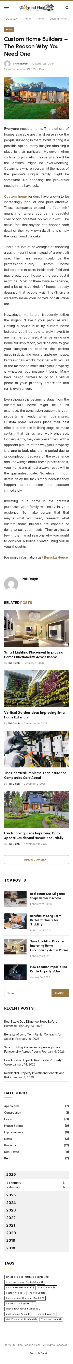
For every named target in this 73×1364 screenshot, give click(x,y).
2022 (11, 1218)
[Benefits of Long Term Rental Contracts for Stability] (15, 921)
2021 (10, 1225)
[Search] (67, 7)
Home (9, 29)
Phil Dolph (22, 63)
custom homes (15, 1293)
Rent (7, 1158)
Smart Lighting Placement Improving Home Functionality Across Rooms (49, 946)
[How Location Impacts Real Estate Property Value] (15, 972)
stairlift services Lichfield (21, 1319)
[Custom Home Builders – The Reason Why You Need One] (36, 98)
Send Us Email (38, 1353)
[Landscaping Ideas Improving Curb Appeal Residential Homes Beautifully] (36, 809)
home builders (39, 1293)
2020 (11, 1233)
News (8, 1138)
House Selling (13, 1125)
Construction (12, 1112)
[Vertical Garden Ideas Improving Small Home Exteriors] (36, 688)
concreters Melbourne (20, 1287)
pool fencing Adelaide (19, 1314)
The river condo (51, 1319)
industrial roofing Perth (20, 1303)
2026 (11, 1174)
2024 (11, 1202)
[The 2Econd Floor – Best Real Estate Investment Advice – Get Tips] (36, 7)
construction (47, 1287)
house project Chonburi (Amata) (25, 1298)
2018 (10, 1248)
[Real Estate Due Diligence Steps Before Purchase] (15, 899)
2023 (11, 1210)
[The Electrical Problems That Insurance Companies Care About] (36, 749)
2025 (11, 1195)
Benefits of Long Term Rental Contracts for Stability (45, 920)
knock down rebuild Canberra (23, 1308)
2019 (10, 1240)
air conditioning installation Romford (27, 1277)
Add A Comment (36, 859)
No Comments (16, 69)
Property (10, 1145)
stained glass (46, 1314)
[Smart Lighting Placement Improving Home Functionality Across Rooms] (36, 628)
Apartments (11, 1106)
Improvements (13, 1132)
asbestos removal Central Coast (25, 1282)
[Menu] (6, 7)
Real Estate (11, 1152)
